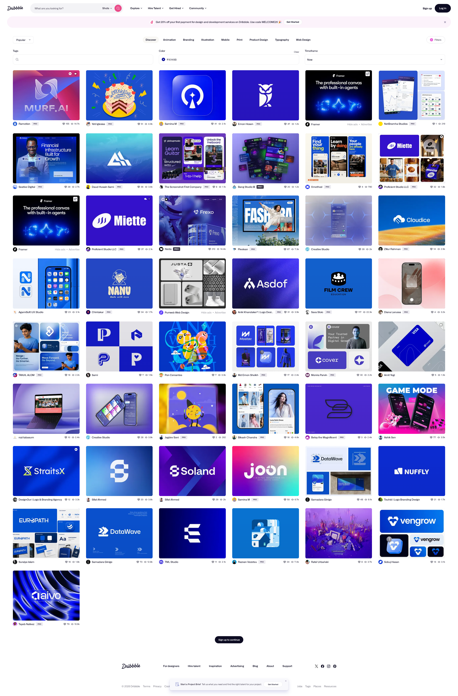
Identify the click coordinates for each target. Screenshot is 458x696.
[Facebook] (322, 666)
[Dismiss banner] (286, 681)
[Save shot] (66, 114)
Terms (146, 686)
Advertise (366, 124)
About (270, 666)
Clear (296, 52)
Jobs (299, 686)
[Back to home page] (15, 8)
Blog (255, 666)
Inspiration (215, 666)
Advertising (237, 666)
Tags (15, 50)
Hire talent (194, 666)
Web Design (303, 39)
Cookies (169, 686)
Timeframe (311, 50)
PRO (35, 124)
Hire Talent (154, 8)
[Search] (118, 8)
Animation (169, 39)
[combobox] (65, 8)
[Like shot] (73, 114)
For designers (171, 666)
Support (287, 666)
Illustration (207, 39)
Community (196, 8)
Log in (442, 8)
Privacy (157, 686)
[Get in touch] (59, 114)
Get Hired (175, 8)
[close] (445, 22)
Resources (330, 686)
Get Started (293, 22)
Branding (188, 39)
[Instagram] (328, 666)
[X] (316, 666)
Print (239, 39)
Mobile (225, 39)
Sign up (427, 8)
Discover (151, 39)
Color (162, 50)
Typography (282, 39)
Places (317, 686)
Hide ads (352, 124)
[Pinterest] (334, 666)
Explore (135, 8)
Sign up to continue (229, 639)
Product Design (259, 39)
